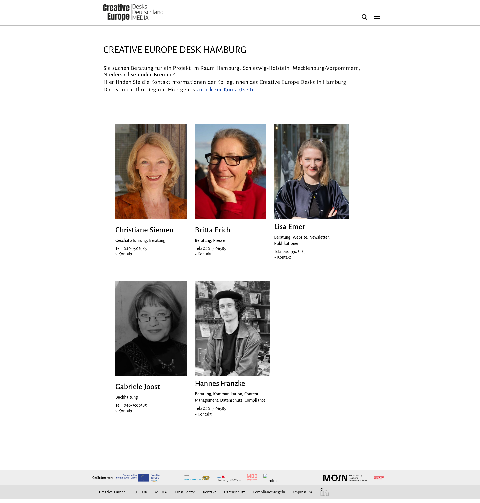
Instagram (335, 492)
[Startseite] (133, 12)
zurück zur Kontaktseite (225, 90)
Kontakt (209, 492)
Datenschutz (234, 492)
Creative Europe (112, 492)
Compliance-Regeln (269, 492)
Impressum (302, 492)
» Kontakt (124, 254)
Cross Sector (185, 492)
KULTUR (140, 492)
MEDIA (161, 492)
